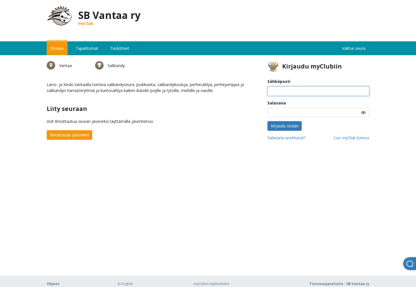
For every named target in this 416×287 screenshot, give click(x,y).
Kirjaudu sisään (285, 125)
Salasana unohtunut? (286, 137)
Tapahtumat (87, 48)
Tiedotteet (119, 48)
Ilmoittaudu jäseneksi (69, 135)
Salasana (276, 103)
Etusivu (57, 48)
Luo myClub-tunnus (351, 137)
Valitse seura (353, 48)
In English (125, 283)
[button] (363, 112)
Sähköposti (278, 81)
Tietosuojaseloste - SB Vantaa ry (339, 283)
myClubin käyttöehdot (211, 283)
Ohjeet (53, 283)
